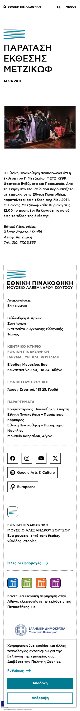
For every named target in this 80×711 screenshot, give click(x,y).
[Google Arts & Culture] (34, 474)
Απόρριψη (40, 698)
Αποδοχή (40, 683)
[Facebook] (14, 460)
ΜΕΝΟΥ (71, 7)
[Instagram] (29, 460)
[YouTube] (43, 460)
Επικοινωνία (17, 306)
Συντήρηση (16, 323)
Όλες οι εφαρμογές (24, 563)
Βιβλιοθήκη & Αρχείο (24, 318)
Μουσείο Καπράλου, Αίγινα (29, 436)
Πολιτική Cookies (45, 661)
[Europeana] (24, 489)
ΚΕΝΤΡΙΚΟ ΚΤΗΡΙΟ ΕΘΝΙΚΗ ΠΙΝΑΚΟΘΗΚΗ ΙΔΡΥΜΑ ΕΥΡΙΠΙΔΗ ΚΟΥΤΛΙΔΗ (33, 352)
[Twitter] (57, 460)
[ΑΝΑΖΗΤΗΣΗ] (59, 7)
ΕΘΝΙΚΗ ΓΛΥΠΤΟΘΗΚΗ (27, 382)
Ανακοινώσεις (19, 300)
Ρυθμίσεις (15, 670)
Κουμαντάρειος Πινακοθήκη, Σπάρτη (38, 409)
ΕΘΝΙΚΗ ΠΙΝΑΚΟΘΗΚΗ (24, 7)
